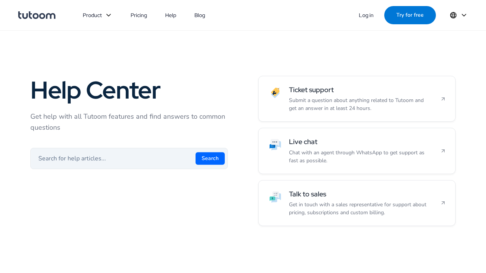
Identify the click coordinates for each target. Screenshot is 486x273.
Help (170, 15)
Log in (366, 15)
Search (210, 158)
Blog (199, 15)
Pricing (139, 15)
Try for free (410, 15)
